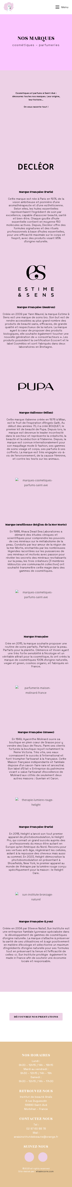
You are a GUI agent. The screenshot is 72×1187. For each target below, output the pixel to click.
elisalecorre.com (45, 1171)
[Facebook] (29, 1157)
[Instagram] (43, 1157)
